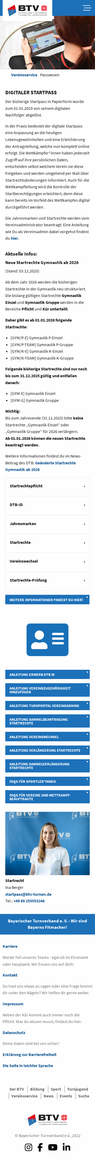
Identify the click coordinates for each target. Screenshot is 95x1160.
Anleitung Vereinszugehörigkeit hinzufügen (40, 690)
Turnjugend (77, 1089)
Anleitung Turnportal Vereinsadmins (44, 705)
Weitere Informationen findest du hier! (46, 599)
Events (66, 1095)
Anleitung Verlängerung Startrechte (45, 750)
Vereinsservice (24, 74)
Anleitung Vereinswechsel (34, 736)
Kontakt (10, 975)
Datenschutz (14, 1032)
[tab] (47, 486)
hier (14, 238)
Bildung (37, 1089)
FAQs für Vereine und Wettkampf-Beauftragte (40, 797)
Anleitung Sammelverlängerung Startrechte (40, 766)
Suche (83, 1095)
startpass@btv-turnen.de (28, 894)
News (49, 1095)
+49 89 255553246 (29, 900)
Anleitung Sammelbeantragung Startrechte (39, 721)
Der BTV (17, 1089)
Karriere (10, 946)
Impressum (13, 1003)
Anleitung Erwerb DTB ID (32, 674)
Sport (56, 1089)
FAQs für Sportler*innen (33, 781)
